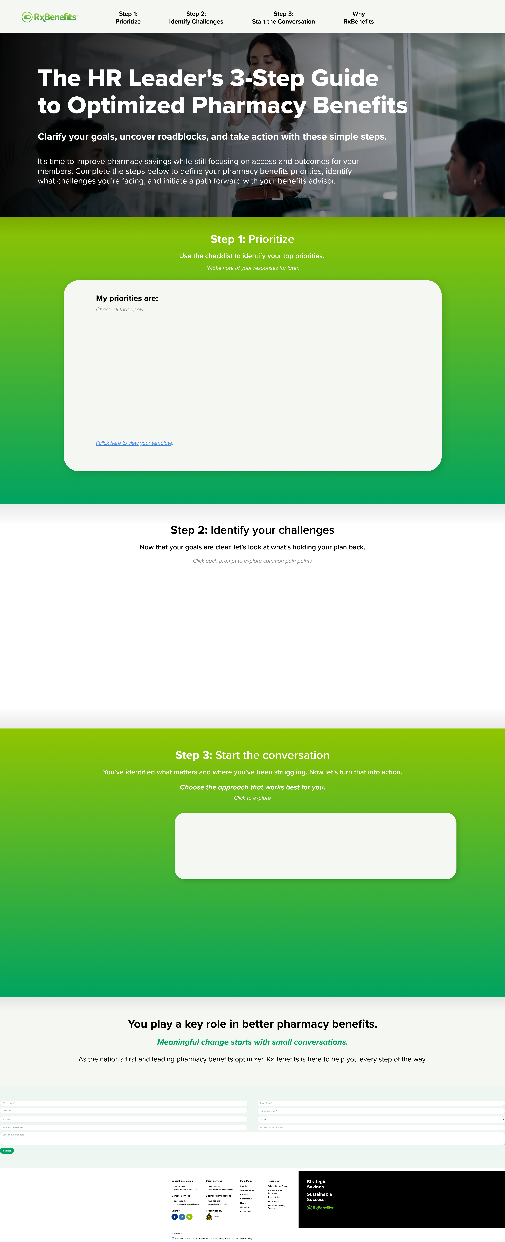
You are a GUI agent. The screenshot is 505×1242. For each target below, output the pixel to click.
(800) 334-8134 (180, 1201)
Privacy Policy (274, 1201)
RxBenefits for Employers (280, 1186)
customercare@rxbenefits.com (186, 1204)
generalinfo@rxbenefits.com (185, 1189)
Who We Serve (247, 1190)
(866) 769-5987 (214, 1186)
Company (244, 1207)
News (243, 1203)
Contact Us (245, 1211)
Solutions (244, 1186)
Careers (244, 1194)
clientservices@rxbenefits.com (220, 1189)
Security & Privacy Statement (276, 1207)
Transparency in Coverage (275, 1191)
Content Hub (246, 1198)
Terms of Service (240, 1238)
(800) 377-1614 (179, 1186)
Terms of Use (274, 1197)
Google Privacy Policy (221, 1238)
